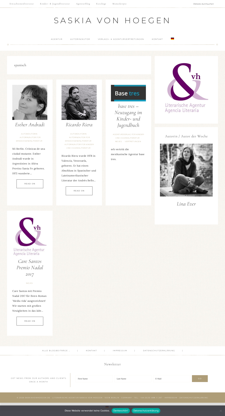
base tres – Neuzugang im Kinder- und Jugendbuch (128, 115)
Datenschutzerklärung (193, 398)
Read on (29, 184)
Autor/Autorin (29, 134)
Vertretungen (133, 141)
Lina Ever (186, 204)
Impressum (170, 398)
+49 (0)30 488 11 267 (151, 398)
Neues (118, 141)
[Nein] (220, 410)
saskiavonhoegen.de (37, 398)
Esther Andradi (29, 124)
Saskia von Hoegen (112, 20)
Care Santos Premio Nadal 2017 (30, 267)
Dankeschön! (120, 410)
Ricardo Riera (79, 124)
